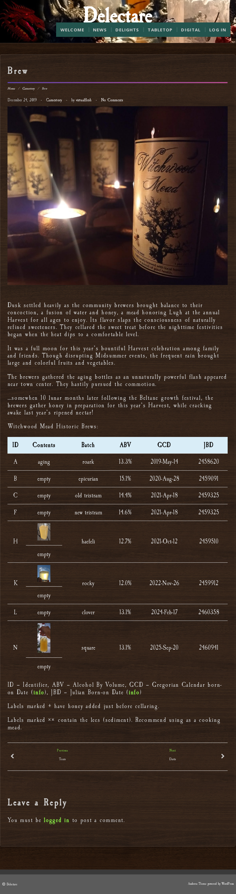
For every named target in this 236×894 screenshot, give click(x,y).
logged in (57, 820)
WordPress (228, 884)
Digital (191, 30)
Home (11, 88)
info (38, 692)
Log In (217, 30)
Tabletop (160, 30)
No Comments (112, 100)
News (100, 30)
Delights (127, 30)
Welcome (72, 30)
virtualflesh (84, 100)
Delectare (12, 884)
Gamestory (28, 88)
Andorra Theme (197, 884)
